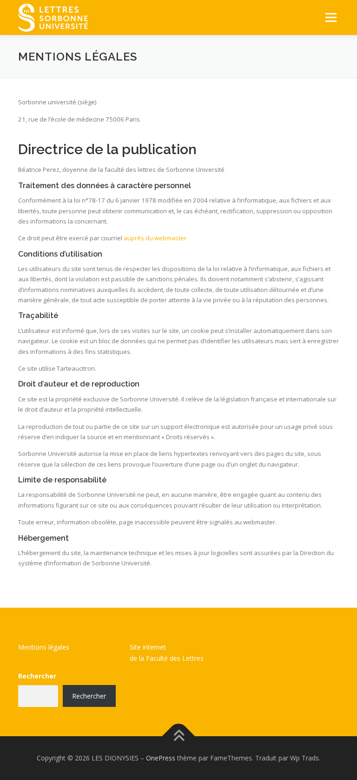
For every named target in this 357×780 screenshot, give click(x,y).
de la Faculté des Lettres (167, 658)
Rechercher (37, 675)
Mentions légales (43, 647)
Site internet (148, 647)
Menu (331, 17)
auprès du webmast (152, 238)
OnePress (160, 757)
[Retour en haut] (178, 736)
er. (184, 238)
